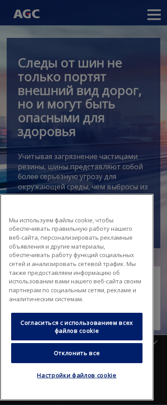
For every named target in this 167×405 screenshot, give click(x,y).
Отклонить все (77, 353)
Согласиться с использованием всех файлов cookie (76, 327)
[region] (77, 297)
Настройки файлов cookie (76, 375)
